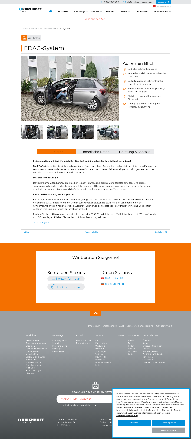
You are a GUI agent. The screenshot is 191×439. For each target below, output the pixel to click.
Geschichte (148, 359)
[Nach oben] (95, 313)
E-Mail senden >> (107, 425)
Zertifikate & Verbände (153, 354)
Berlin (131, 340)
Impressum (94, 326)
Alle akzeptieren (168, 423)
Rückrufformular (68, 287)
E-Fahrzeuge (58, 351)
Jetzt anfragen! (41, 222)
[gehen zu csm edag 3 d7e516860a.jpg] (83, 132)
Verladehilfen (49, 29)
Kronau (131, 348)
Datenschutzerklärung (127, 415)
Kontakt (94, 11)
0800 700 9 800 (111, 2)
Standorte (142, 11)
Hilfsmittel (30, 373)
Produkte (63, 11)
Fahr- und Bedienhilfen (36, 348)
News (124, 11)
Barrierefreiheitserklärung (140, 326)
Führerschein (101, 343)
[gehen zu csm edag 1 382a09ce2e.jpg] (32, 132)
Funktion (57, 152)
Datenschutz (110, 326)
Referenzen (148, 357)
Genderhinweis (164, 326)
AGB (121, 326)
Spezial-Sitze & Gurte (35, 357)
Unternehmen (160, 11)
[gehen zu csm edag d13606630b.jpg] (70, 88)
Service (110, 11)
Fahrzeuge (79, 11)
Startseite (25, 29)
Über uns (147, 340)
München (132, 351)
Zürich (131, 354)
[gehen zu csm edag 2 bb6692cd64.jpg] (57, 132)
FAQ (97, 340)
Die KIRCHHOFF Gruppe (154, 362)
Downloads (100, 357)
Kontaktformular (68, 278)
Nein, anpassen (168, 430)
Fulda (130, 343)
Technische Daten (95, 152)
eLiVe (26, 232)
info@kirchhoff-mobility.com (140, 2)
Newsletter (100, 359)
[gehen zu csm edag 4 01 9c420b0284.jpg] (108, 132)
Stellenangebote (150, 351)
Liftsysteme (31, 346)
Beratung (162, 2)
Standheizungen (33, 365)
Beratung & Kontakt (134, 152)
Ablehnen (134, 423)
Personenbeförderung (36, 343)
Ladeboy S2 (161, 232)
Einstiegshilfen (32, 351)
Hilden (131, 346)
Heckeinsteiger (32, 340)
